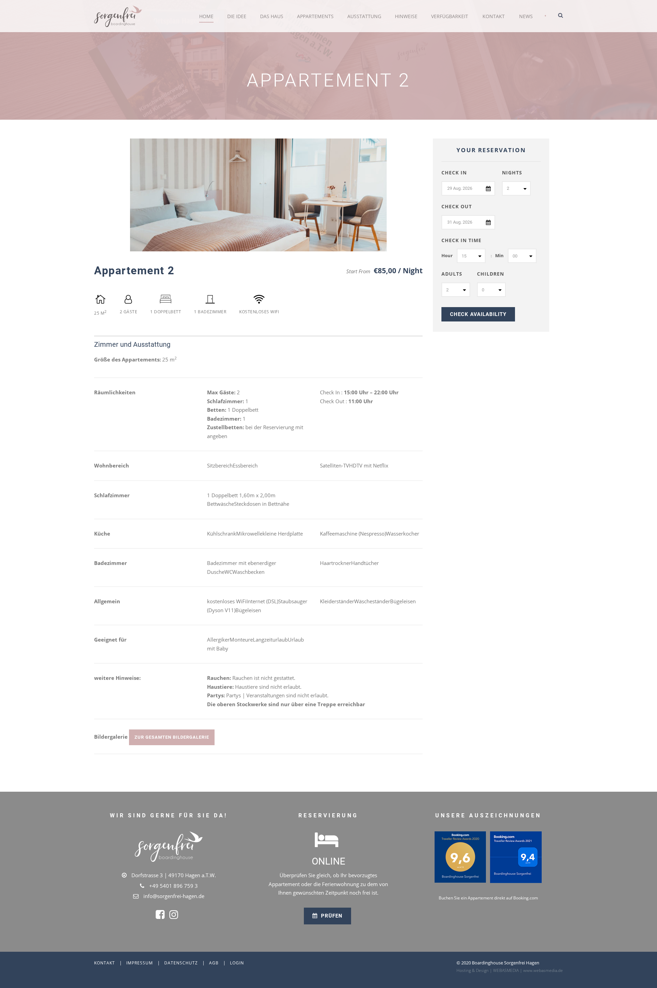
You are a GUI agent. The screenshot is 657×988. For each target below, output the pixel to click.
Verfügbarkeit (449, 16)
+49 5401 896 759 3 (173, 885)
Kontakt (493, 16)
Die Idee (236, 16)
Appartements (315, 16)
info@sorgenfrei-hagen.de (173, 896)
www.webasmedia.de (543, 970)
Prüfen (331, 916)
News (526, 16)
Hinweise (406, 16)
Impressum (139, 963)
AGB (214, 963)
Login (237, 963)
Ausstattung (364, 16)
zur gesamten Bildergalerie (171, 737)
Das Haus (271, 16)
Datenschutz (181, 963)
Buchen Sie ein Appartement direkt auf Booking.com (488, 898)
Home (206, 16)
